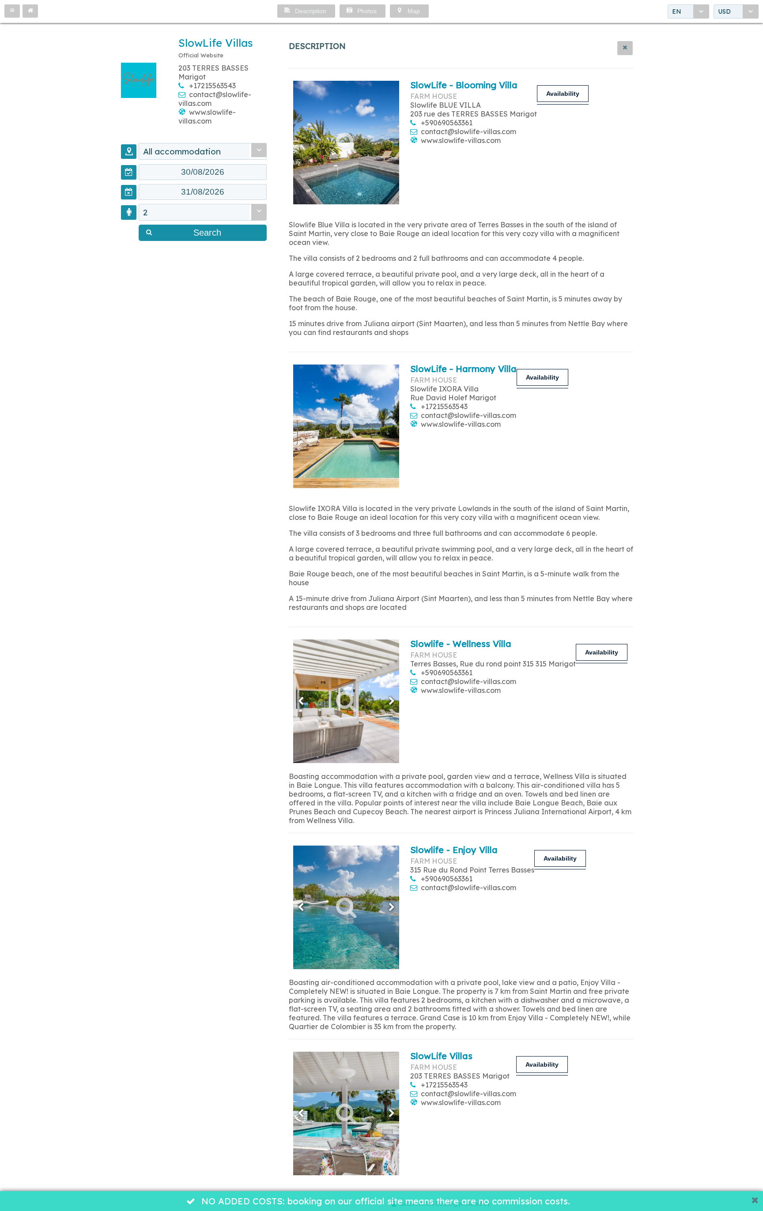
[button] (12, 11)
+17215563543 (212, 85)
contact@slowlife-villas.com (468, 131)
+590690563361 (446, 122)
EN (676, 11)
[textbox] (203, 172)
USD (724, 11)
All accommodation (182, 151)
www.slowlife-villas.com (207, 116)
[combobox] (688, 11)
